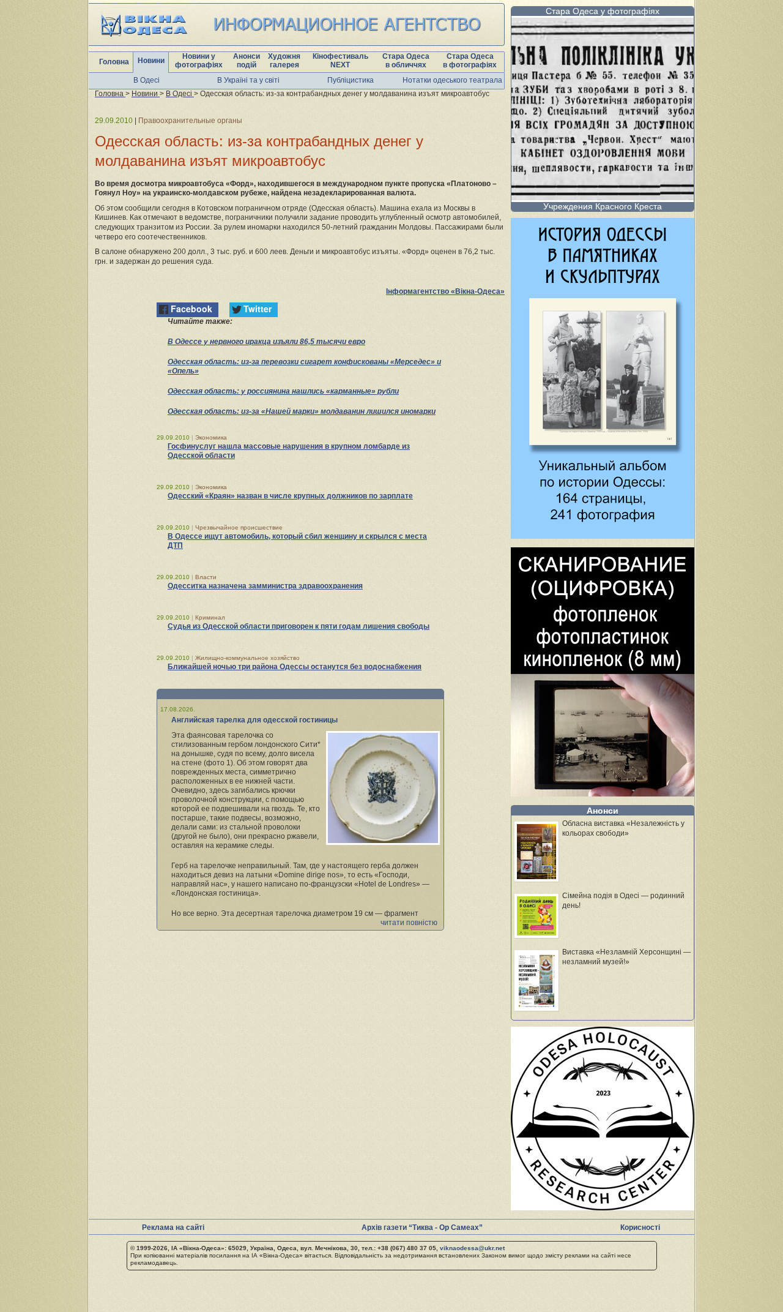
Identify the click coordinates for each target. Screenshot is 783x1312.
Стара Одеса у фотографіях (602, 11)
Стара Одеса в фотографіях (470, 60)
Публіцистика (350, 80)
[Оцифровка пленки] (602, 793)
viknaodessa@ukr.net (472, 1248)
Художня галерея (284, 60)
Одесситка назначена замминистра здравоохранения (265, 586)
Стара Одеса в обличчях (405, 60)
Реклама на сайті (173, 1227)
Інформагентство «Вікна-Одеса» (445, 291)
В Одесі (146, 80)
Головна (114, 62)
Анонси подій (246, 60)
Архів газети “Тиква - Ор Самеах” (422, 1227)
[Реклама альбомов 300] (602, 535)
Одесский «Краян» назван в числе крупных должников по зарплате (290, 496)
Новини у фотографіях (199, 60)
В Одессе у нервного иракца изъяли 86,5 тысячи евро (266, 341)
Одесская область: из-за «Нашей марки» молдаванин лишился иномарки (302, 411)
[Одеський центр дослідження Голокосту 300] (602, 1207)
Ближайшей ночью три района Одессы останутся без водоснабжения (294, 666)
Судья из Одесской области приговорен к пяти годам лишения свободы (298, 626)
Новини (151, 60)
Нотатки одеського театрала (452, 80)
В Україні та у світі (248, 80)
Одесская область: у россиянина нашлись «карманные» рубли (283, 391)
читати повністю (408, 922)
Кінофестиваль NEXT (340, 60)
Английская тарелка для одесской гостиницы (254, 720)
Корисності (640, 1227)
